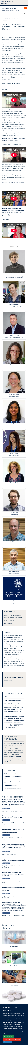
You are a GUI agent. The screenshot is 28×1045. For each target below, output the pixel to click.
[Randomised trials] (14, 937)
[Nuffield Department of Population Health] (9, 2)
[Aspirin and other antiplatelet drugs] (14, 995)
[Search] (25, 14)
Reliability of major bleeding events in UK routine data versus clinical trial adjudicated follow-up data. (13, 831)
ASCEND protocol (8, 774)
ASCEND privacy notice (10, 785)
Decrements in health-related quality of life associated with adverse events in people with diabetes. (13, 889)
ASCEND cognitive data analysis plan (14, 781)
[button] (25, 8)
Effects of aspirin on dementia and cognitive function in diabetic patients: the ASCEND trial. (13, 874)
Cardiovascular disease (14, 965)
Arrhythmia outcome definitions (12, 788)
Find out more (7, 1042)
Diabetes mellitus (14, 985)
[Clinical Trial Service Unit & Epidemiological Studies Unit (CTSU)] (11, 8)
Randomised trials (14, 946)
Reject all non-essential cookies (12, 1039)
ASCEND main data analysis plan (13, 776)
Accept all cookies (8, 1036)
